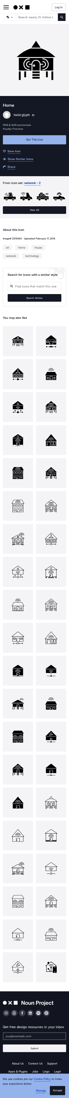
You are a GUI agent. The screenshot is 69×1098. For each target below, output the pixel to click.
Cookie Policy (42, 1079)
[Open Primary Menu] (6, 7)
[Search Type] (9, 17)
